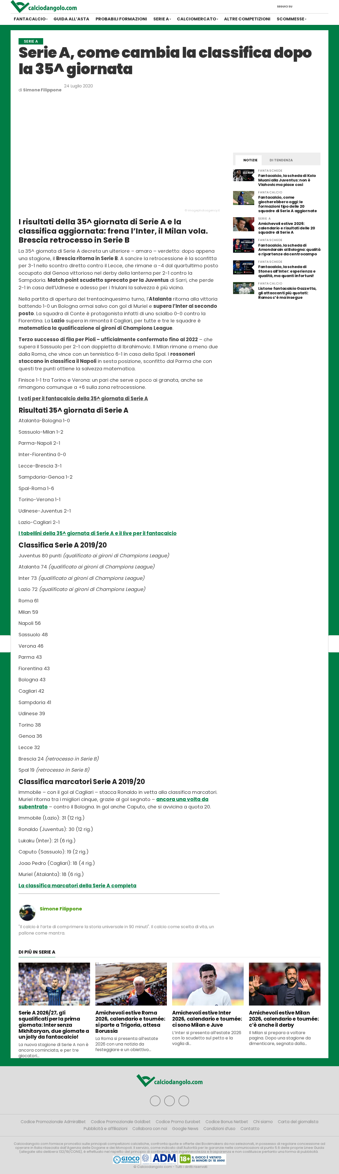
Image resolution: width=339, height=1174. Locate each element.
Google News (185, 1128)
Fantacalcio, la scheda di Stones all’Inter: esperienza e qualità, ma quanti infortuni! (286, 271)
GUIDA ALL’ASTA (71, 19)
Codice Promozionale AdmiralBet (53, 1121)
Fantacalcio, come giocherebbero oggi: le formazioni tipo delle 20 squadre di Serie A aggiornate (287, 204)
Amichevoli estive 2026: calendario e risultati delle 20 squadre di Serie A (286, 228)
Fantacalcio (30, 19)
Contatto (250, 1128)
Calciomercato (196, 19)
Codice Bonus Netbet (227, 1121)
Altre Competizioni (247, 19)
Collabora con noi (149, 1128)
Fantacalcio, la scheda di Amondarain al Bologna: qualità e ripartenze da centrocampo (289, 250)
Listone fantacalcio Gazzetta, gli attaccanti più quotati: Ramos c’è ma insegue (287, 293)
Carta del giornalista (298, 1121)
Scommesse (290, 19)
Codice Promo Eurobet (178, 1121)
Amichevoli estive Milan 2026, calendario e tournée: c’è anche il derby (284, 1019)
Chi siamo (263, 1121)
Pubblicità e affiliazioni (105, 1128)
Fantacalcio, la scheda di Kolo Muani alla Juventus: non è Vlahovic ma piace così (287, 180)
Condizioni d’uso (219, 1128)
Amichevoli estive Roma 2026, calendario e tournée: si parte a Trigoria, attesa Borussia (130, 1021)
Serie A (161, 19)
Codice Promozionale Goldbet (121, 1121)
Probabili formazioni (121, 19)
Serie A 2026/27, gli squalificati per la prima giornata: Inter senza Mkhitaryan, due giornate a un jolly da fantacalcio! (54, 1024)
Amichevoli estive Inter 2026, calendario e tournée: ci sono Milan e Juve (207, 1019)
